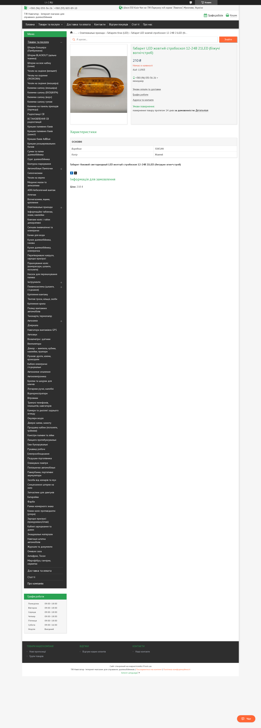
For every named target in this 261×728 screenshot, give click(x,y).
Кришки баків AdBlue (39, 139)
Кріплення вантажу (38, 294)
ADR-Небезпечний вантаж (41, 190)
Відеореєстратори (38, 393)
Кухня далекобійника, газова (39, 241)
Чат (249, 718)
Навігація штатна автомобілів (37, 540)
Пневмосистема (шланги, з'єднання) (41, 288)
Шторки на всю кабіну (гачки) (39, 64)
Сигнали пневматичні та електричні (40, 229)
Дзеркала (33, 325)
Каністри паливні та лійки (41, 435)
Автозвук (32, 334)
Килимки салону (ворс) (40, 97)
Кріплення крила (36, 303)
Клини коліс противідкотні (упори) (41, 512)
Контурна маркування (39, 163)
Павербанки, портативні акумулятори (40, 474)
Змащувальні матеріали (40, 534)
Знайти (228, 39)
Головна (30, 24)
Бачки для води (36, 235)
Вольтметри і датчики (39, 339)
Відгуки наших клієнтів (94, 651)
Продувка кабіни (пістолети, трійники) (43, 429)
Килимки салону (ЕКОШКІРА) (43, 92)
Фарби (31, 501)
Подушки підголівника (40, 458)
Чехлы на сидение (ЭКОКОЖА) (38, 77)
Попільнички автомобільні (41, 467)
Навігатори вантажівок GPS (42, 329)
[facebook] (71, 173)
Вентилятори (34, 343)
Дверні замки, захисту (39, 422)
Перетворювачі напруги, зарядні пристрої (41, 257)
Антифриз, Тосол (36, 555)
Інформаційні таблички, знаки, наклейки (40, 213)
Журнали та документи (40, 546)
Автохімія (33, 320)
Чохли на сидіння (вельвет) (42, 70)
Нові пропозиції (37, 651)
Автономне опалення (39, 371)
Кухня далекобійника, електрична (39, 249)
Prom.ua (147, 666)
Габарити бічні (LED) (118, 32)
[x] (75, 173)
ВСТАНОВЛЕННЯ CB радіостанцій (38, 120)
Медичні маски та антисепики (37, 184)
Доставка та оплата (79, 24)
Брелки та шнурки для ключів (40, 382)
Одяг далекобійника (39, 159)
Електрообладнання (38, 453)
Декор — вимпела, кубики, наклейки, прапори (42, 350)
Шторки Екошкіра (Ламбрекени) (37, 49)
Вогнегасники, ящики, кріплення (39, 201)
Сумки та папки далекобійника (36, 153)
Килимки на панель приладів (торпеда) (43, 108)
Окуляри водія (36, 418)
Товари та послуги (49, 24)
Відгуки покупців (118, 24)
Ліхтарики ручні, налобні (41, 388)
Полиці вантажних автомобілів (37, 310)
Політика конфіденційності (176, 669)
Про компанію (36, 583)
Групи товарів (36, 656)
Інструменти (34, 282)
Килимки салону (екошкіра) (42, 87)
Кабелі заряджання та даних (39, 528)
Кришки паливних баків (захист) (40, 133)
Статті (135, 24)
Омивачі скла (35, 551)
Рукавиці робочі (36, 449)
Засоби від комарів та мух (42, 480)
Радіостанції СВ (36, 114)
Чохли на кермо (36, 177)
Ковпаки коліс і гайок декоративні (39, 221)
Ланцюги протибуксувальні (42, 439)
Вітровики (33, 398)
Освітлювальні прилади (40, 207)
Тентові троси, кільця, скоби (42, 299)
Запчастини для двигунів (41, 492)
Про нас (147, 24)
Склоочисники (35, 173)
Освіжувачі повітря (38, 463)
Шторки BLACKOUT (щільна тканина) (42, 57)
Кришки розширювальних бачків (41, 145)
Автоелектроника (37, 376)
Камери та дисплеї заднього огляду (43, 412)
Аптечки (32, 194)
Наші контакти (142, 651)
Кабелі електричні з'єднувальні (37, 365)
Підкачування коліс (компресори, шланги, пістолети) (39, 266)
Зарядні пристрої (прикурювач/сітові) (38, 520)
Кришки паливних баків (40, 126)
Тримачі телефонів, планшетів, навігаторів (39, 404)
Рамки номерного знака (40, 506)
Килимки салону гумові (40, 101)
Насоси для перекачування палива (42, 276)
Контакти (99, 24)
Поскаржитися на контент (149, 669)
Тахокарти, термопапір (40, 316)
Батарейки (33, 497)
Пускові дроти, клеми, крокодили (39, 358)
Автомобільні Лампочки (40, 168)
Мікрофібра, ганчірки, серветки (39, 562)
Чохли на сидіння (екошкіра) (43, 83)
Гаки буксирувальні (38, 444)
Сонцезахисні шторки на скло (41, 486)
